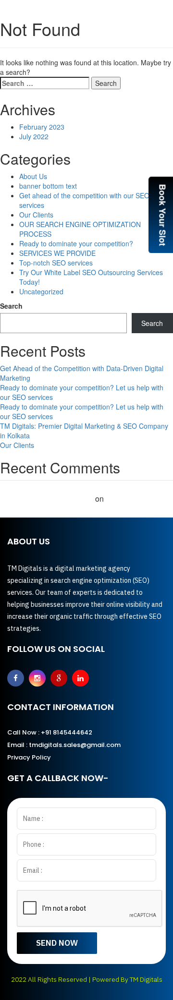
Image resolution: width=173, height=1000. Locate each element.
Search (11, 306)
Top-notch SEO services (56, 262)
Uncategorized (41, 291)
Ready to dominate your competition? (76, 243)
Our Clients (36, 214)
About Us (33, 176)
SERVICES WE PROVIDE (57, 253)
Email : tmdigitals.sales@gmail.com (64, 744)
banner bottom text (48, 186)
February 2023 (41, 127)
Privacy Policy (29, 757)
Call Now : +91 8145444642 (49, 732)
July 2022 (34, 136)
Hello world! (127, 498)
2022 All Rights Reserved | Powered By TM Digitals (86, 979)
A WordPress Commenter (46, 498)
